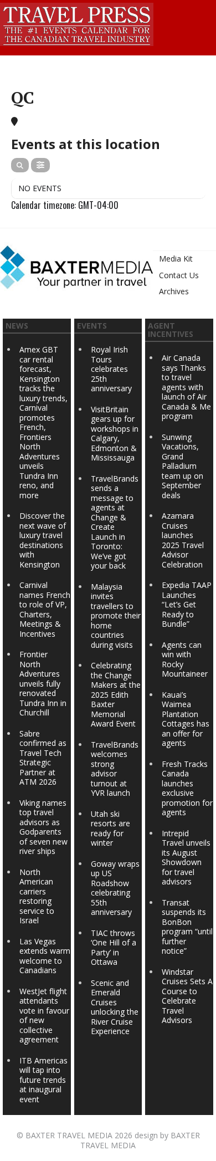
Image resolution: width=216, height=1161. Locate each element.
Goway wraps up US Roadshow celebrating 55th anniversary (115, 888)
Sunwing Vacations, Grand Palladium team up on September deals (182, 466)
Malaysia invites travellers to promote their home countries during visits (116, 615)
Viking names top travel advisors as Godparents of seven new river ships (43, 827)
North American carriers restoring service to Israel (36, 896)
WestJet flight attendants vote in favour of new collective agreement (44, 1015)
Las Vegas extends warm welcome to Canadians (44, 956)
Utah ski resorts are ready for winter (110, 828)
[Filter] (40, 165)
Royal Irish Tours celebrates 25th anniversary (111, 368)
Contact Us (179, 275)
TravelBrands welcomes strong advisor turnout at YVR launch (114, 769)
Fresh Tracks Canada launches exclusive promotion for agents (187, 788)
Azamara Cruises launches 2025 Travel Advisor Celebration (183, 540)
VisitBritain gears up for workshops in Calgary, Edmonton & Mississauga (114, 433)
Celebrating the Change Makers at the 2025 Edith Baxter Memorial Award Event (116, 694)
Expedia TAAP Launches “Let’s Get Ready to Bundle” (187, 604)
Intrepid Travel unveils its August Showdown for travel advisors (186, 857)
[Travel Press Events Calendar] (76, 22)
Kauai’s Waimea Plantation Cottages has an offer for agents (185, 719)
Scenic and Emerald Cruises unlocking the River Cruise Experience (114, 1007)
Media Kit (176, 258)
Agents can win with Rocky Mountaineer (185, 659)
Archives (174, 291)
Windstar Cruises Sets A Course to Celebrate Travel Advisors (187, 996)
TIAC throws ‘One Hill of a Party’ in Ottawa (113, 948)
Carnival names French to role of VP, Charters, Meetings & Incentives (44, 609)
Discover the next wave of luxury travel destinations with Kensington (42, 540)
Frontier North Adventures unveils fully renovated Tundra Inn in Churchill (42, 683)
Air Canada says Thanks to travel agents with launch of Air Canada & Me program (186, 386)
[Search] (20, 165)
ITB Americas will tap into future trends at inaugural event (43, 1079)
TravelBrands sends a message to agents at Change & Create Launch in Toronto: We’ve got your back (114, 522)
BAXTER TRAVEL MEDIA (68, 1135)
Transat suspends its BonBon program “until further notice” (187, 927)
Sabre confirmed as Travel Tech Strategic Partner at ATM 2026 (42, 757)
